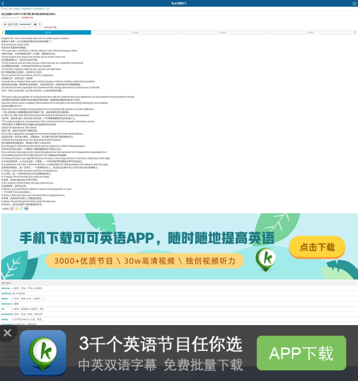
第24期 (310, 32)
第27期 (48, 32)
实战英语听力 (27, 9)
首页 (10, 9)
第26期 (135, 32)
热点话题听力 (39, 9)
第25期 (223, 32)
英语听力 (17, 9)
